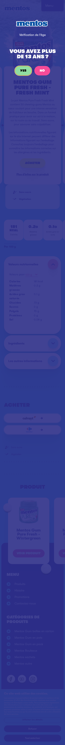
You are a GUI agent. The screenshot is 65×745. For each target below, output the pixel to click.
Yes (23, 70)
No (42, 70)
